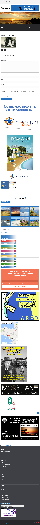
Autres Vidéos (4, 466)
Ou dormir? (4, 480)
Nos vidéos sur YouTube (6, 464)
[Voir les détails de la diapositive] (20, 156)
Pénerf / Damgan (4, 472)
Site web (2, 84)
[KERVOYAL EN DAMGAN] (2, 27)
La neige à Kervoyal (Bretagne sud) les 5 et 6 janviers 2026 (26, 1)
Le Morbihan (4, 490)
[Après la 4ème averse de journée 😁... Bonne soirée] (34, 211)
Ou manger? (4, 482)
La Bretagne (9, 27)
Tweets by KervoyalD (4, 232)
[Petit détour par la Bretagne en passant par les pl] (15, 221)
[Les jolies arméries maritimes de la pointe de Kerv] (24, 221)
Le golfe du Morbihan (6, 493)
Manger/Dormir (3, 479)
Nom (2, 74)
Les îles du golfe (5, 495)
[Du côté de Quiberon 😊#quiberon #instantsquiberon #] (34, 221)
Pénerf (3, 476)
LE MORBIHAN (24, 25)
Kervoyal (2, 449)
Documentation (3, 460)
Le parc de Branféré (5, 499)
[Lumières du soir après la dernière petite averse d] (5, 221)
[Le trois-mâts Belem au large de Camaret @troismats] (24, 211)
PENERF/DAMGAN (16, 25)
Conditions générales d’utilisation (7, 445)
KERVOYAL (8, 25)
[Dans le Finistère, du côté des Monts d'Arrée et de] (5, 211)
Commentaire (4, 60)
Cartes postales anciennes (5, 453)
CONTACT (29, 27)
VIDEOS (2, 462)
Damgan (3, 474)
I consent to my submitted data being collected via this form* (13, 283)
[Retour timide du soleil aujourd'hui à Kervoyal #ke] (15, 211)
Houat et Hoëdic (5, 497)
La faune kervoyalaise (5, 458)
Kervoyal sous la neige (5, 455)
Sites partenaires (16, 27)
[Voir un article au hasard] (38, 27)
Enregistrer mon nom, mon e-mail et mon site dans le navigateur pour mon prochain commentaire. (17, 92)
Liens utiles (24, 27)
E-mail (2, 79)
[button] (11, 25)
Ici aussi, (8, 30)
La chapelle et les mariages (5, 451)
